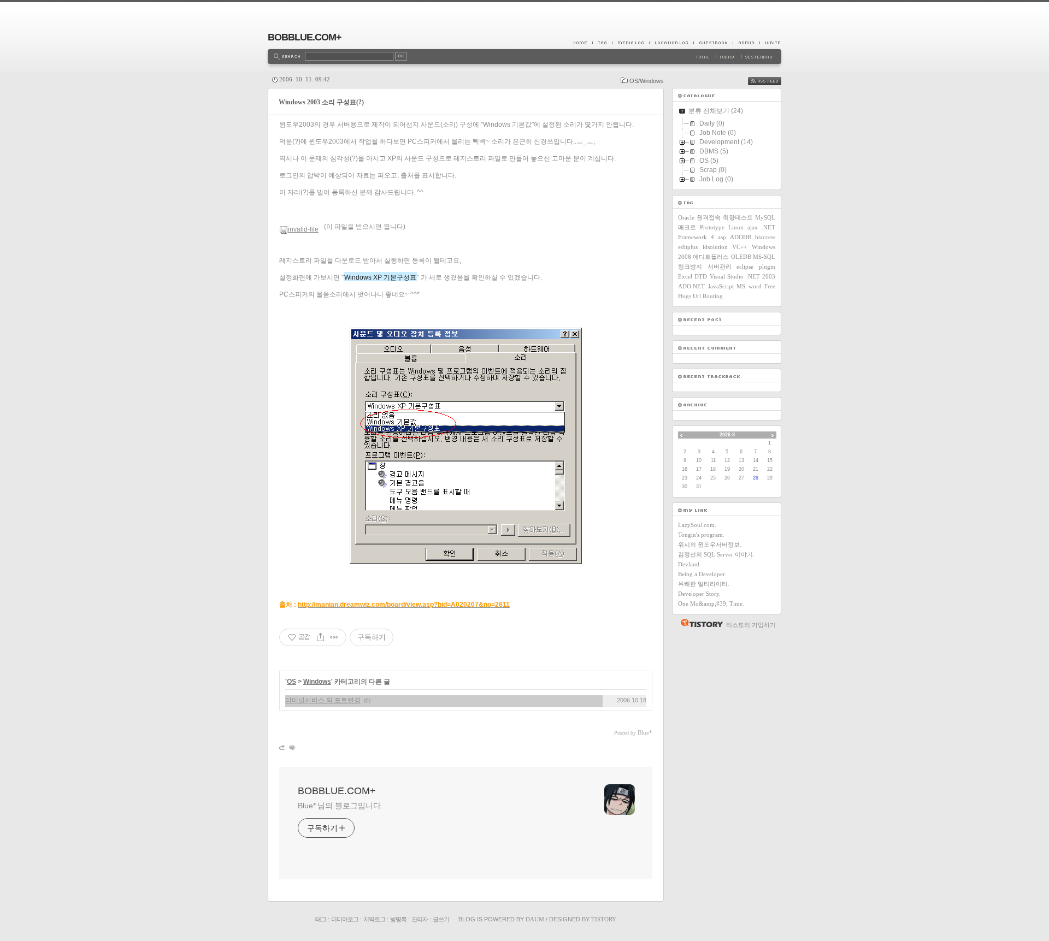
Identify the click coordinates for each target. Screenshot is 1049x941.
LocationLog (671, 42)
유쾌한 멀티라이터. (703, 584)
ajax (752, 227)
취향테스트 (738, 217)
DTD (700, 276)
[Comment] (291, 747)
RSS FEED (772, 81)
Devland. (689, 564)
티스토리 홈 (699, 623)
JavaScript (721, 286)
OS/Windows (646, 81)
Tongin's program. (701, 534)
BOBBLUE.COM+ (304, 37)
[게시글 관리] (334, 637)
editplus (688, 247)
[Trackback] (282, 747)
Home (583, 42)
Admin (746, 42)
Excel (685, 276)
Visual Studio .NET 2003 (742, 276)
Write (770, 42)
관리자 (419, 919)
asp (722, 237)
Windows (317, 681)
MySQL (765, 217)
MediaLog (630, 42)
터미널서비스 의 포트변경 (323, 700)
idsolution (715, 247)
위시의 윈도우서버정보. (709, 544)
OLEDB (741, 256)
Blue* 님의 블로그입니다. (340, 805)
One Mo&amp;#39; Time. (711, 603)
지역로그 (374, 919)
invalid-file (303, 229)
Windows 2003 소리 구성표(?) (321, 102)
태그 (320, 919)
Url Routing (708, 296)
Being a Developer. (702, 574)
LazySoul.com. (697, 525)
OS (291, 681)
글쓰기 (441, 919)
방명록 (398, 919)
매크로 (687, 227)
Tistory (603, 919)
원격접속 (709, 217)
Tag (602, 42)
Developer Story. (699, 593)
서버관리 (720, 266)
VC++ (739, 247)
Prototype (712, 227)
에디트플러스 (711, 256)
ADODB (740, 237)
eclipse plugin (755, 266)
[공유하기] (320, 637)
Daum (535, 919)
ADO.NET (691, 286)
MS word (749, 286)
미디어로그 (344, 919)
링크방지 (690, 266)
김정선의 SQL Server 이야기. (716, 554)
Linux (736, 227)
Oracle (686, 217)
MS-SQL (764, 256)
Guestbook (713, 42)
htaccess (765, 237)
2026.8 (727, 434)
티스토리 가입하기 (751, 625)
